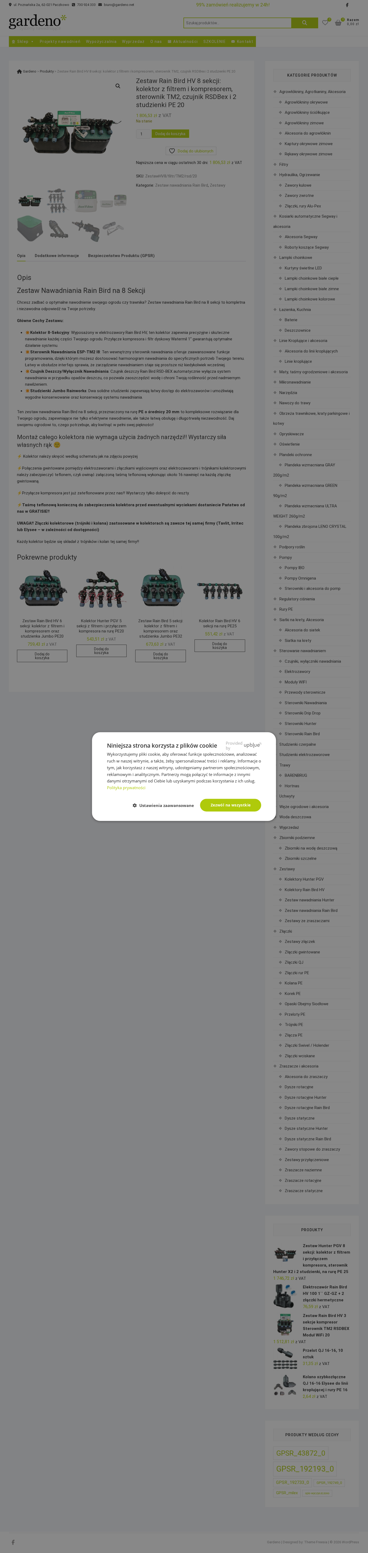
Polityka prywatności (126, 787)
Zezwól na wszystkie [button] (231, 805)
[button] (165, 805)
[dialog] (184, 776)
